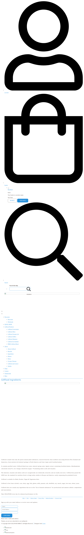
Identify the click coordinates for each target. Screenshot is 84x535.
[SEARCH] (29, 289)
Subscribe (7, 515)
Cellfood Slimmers (12, 339)
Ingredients (11, 354)
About (6, 346)
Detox (9, 358)
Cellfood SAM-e (12, 336)
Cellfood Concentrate (13, 329)
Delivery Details (33, 498)
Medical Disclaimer (49, 498)
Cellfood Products (9, 327)
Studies (9, 366)
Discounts (7, 317)
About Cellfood (12, 349)
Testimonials (8, 373)
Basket (12, 200)
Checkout (23, 200)
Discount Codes (58, 498)
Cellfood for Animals (13, 341)
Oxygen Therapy (12, 361)
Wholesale (10, 322)
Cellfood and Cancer (13, 363)
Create (43, 523)
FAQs (6, 368)
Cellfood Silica (11, 331)
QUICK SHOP (8, 324)
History (10, 356)
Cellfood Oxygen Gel (13, 334)
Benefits (10, 351)
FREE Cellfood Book (13, 344)
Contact (6, 371)
